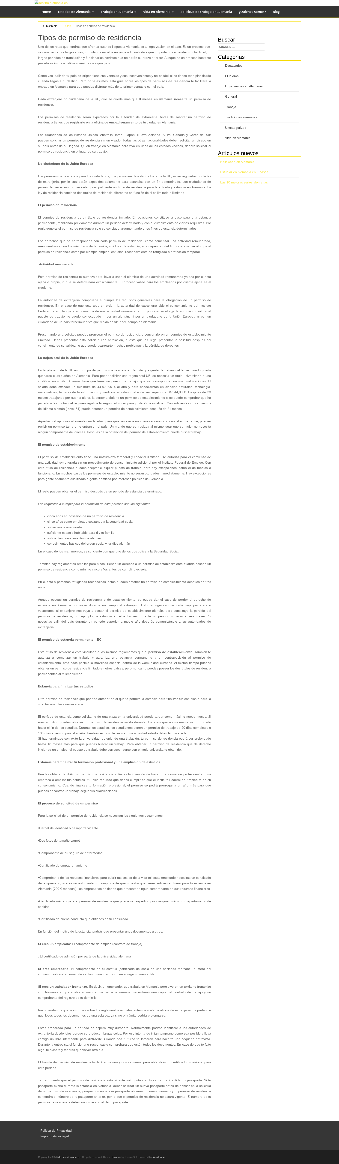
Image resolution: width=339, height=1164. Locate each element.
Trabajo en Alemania (117, 11)
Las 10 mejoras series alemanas (244, 182)
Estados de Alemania (75, 11)
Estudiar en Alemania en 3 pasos (244, 172)
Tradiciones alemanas (241, 117)
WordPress (159, 1157)
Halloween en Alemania (237, 162)
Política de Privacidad (56, 1130)
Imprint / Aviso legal (54, 1136)
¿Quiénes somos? (252, 11)
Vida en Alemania (157, 11)
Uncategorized (235, 127)
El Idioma (232, 76)
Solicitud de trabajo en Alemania (206, 11)
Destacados (233, 65)
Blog (276, 11)
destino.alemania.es (69, 1157)
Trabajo (230, 107)
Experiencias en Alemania (244, 86)
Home (46, 11)
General (231, 96)
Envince (116, 1157)
